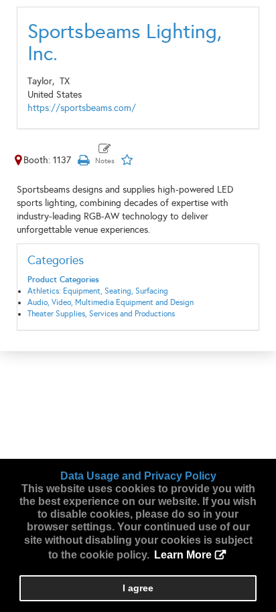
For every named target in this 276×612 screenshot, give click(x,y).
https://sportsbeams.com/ (81, 108)
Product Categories (63, 279)
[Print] (83, 160)
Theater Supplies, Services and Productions (101, 313)
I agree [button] (138, 588)
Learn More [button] (183, 554)
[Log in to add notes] (105, 154)
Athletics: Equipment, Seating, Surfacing (97, 291)
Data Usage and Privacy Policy (138, 476)
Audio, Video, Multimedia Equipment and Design (110, 302)
